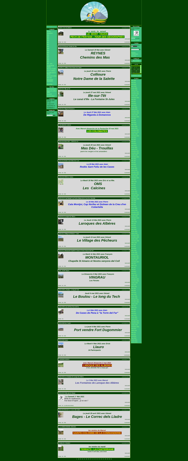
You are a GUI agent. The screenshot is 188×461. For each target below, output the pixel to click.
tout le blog (49, 84)
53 (95, 458)
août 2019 (133, 219)
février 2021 (134, 191)
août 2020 (133, 200)
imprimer (59, 63)
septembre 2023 (135, 135)
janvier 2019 (134, 233)
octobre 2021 (134, 175)
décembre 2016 (135, 279)
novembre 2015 (135, 301)
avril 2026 (133, 84)
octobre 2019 (134, 216)
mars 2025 (133, 105)
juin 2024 (133, 118)
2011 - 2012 (49, 63)
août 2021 (133, 179)
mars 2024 (133, 124)
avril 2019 (133, 227)
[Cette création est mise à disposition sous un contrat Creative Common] (134, 46)
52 (94, 458)
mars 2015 (133, 315)
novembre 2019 (135, 214)
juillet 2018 (134, 242)
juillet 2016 (134, 286)
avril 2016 (133, 292)
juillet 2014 (134, 330)
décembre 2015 (135, 300)
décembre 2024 (135, 111)
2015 (48, 58)
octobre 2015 (134, 303)
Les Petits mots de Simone (69, 405)
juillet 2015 (134, 307)
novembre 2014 (135, 322)
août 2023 (133, 137)
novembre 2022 (135, 153)
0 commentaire (127, 63)
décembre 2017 (135, 256)
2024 (48, 40)
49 (88, 458)
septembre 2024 (135, 116)
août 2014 (133, 328)
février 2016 (134, 296)
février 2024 (134, 126)
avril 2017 (133, 271)
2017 (48, 54)
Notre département (51, 88)
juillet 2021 (134, 181)
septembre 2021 (135, 177)
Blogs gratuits (136, 60)
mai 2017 (133, 269)
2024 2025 (49, 77)
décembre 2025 (135, 91)
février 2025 (134, 107)
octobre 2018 (134, 238)
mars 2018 (133, 250)
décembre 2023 (135, 130)
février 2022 (134, 168)
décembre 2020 (135, 195)
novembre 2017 (135, 258)
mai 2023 (133, 141)
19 (136, 70)
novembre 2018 (135, 237)
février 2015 (134, 317)
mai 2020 (133, 204)
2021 (48, 46)
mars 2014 (133, 338)
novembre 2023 (135, 132)
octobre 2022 (134, 154)
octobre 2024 (134, 114)
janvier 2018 (134, 254)
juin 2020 (133, 202)
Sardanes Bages (51, 96)
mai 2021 (133, 185)
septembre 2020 (135, 198)
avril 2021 (133, 187)
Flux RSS (133, 55)
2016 (48, 56)
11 (134, 69)
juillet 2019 (134, 221)
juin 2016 (133, 288)
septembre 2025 (135, 97)
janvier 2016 (134, 298)
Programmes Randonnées (50, 80)
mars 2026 (133, 86)
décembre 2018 (135, 235)
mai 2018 (133, 246)
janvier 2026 (134, 90)
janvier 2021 (134, 193)
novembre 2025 (135, 93)
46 (82, 458)
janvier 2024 (134, 128)
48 (86, 458)
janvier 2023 (134, 149)
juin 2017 (133, 267)
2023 (48, 42)
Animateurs (50, 33)
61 (111, 458)
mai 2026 (133, 82)
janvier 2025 (134, 109)
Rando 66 (49, 94)
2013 (48, 61)
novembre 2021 (135, 174)
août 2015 (133, 305)
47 (84, 458)
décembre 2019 (135, 212)
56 (101, 458)
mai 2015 (133, 311)
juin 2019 (133, 223)
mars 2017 (133, 273)
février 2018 (134, 252)
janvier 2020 (134, 210)
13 (138, 69)
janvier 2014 (134, 342)
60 (109, 458)
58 (105, 458)
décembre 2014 (135, 321)
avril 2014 (133, 336)
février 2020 (134, 208)
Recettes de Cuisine (51, 75)
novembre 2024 (135, 112)
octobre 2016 (134, 282)
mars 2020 (133, 206)
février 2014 (134, 340)
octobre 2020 (134, 196)
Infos (48, 35)
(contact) (133, 37)
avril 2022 (133, 164)
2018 (48, 52)
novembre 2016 (135, 280)
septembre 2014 (135, 326)
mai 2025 (133, 101)
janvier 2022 (134, 170)
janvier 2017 (134, 277)
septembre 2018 (135, 240)
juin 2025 (133, 99)
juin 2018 (133, 244)
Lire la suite (127, 38)
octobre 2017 (134, 259)
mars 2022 (133, 166)
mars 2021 (133, 189)
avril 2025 (133, 103)
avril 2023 (133, 143)
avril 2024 (133, 122)
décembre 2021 (135, 172)
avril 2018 (133, 248)
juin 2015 (133, 309)
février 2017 (134, 275)
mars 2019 (133, 229)
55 (99, 458)
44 (78, 458)
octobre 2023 (134, 133)
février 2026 (134, 88)
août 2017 (133, 263)
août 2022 (133, 158)
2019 (48, 50)
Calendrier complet (136, 75)
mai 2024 (133, 120)
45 (80, 458)
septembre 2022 (135, 156)
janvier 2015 (134, 319)
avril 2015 (133, 313)
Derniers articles (135, 40)
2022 (48, 44)
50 (90, 458)
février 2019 (134, 231)
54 (97, 458)
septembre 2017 (135, 261)
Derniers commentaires (134, 53)
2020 (48, 48)
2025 (48, 38)
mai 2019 (133, 225)
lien (62, 63)
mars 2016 (133, 294)
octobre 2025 (134, 95)
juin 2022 (133, 160)
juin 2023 (133, 139)
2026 (48, 37)
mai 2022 (133, 162)
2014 (48, 59)
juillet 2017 (134, 265)
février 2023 (134, 147)
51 (92, 458)
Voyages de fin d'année (50, 66)
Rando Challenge (51, 70)
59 (107, 458)
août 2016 (133, 284)
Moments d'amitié (51, 68)
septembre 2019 (135, 217)
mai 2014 (133, 334)
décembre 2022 (135, 151)
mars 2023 (133, 145)
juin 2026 (133, 80)
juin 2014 (133, 332)
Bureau (49, 31)
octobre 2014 (134, 324)
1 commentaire (127, 285)
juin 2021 (133, 183)
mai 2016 (133, 290)
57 (103, 458)
